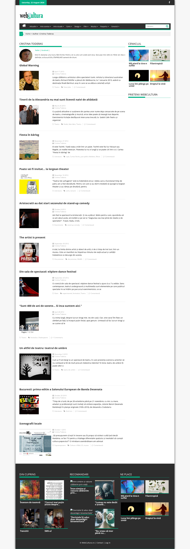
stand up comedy (73, 225)
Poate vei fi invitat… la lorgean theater (44, 169)
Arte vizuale (57, 26)
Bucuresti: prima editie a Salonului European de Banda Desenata (60, 389)
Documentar (59, 259)
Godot (66, 124)
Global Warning (29, 65)
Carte (68, 26)
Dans (56, 293)
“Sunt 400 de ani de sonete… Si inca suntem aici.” (50, 306)
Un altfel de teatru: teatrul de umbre (43, 348)
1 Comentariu (58, 337)
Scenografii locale (30, 423)
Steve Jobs (67, 87)
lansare (73, 191)
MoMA (79, 259)
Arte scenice (44, 26)
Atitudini (33, 26)
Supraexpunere (60, 445)
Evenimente (59, 225)
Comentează (80, 87)
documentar (72, 259)
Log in (107, 542)
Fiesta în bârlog (29, 135)
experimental (67, 293)
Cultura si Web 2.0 (76, 445)
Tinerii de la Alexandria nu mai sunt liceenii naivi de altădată (58, 99)
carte (68, 191)
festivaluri (76, 293)
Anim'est (69, 411)
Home (28, 34)
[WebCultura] (24, 25)
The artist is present (32, 237)
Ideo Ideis (72, 124)
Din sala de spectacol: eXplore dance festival (47, 271)
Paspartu (103, 26)
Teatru (57, 87)
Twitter (37, 50)
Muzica (93, 26)
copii (67, 156)
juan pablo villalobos (88, 156)
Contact (100, 542)
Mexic (98, 156)
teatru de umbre (69, 370)
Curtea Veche (75, 156)
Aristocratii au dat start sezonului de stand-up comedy (54, 203)
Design (77, 26)
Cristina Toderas (60, 74)
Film (85, 26)
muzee (86, 445)
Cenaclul (114, 26)
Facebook (44, 50)
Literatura (58, 156)
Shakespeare (43, 337)
